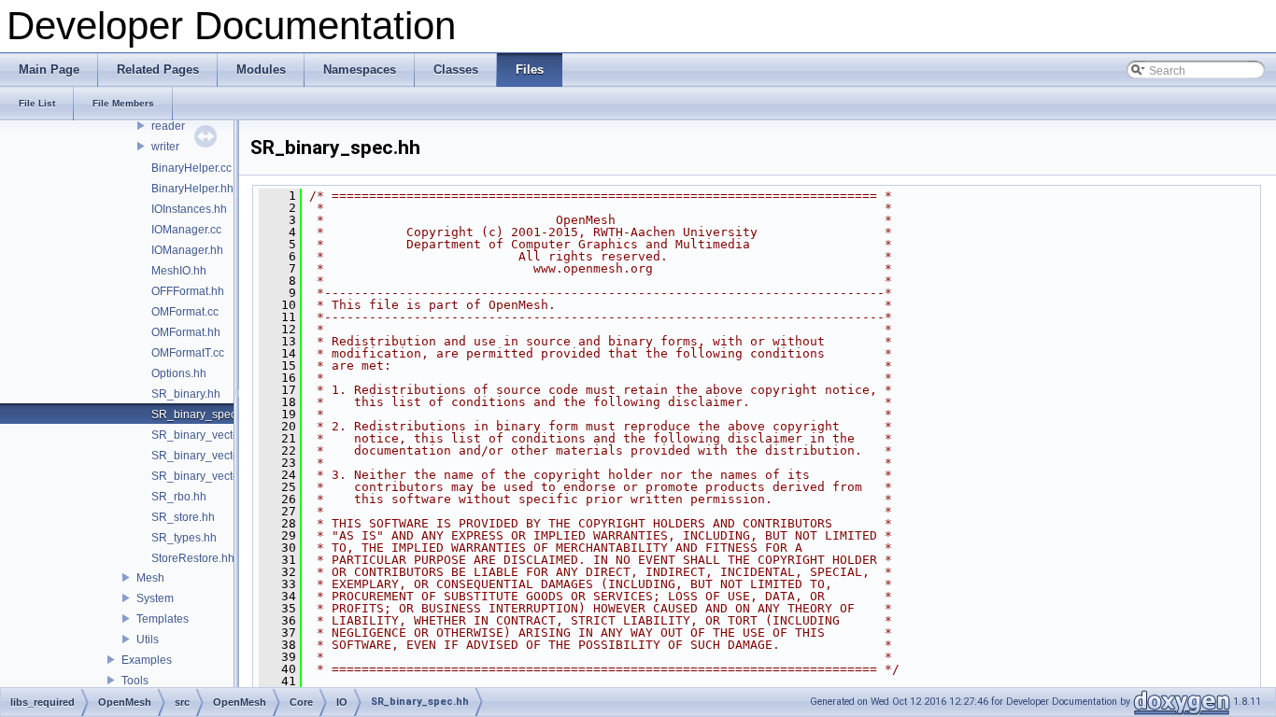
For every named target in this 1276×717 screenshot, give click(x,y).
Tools (135, 680)
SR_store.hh (183, 517)
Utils (147, 639)
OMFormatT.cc (187, 352)
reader (168, 126)
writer (165, 146)
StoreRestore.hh (192, 558)
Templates (162, 619)
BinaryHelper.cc (191, 168)
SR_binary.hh (185, 394)
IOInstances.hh (189, 209)
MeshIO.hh (178, 270)
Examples (146, 660)
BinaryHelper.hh (192, 188)
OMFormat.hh (185, 332)
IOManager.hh (187, 250)
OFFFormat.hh (187, 291)
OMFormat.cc (185, 311)
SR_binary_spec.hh (201, 414)
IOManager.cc (186, 229)
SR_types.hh (184, 537)
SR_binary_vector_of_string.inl (229, 476)
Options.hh (178, 373)
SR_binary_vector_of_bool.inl (227, 435)
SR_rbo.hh (178, 496)
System (155, 598)
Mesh (150, 577)
